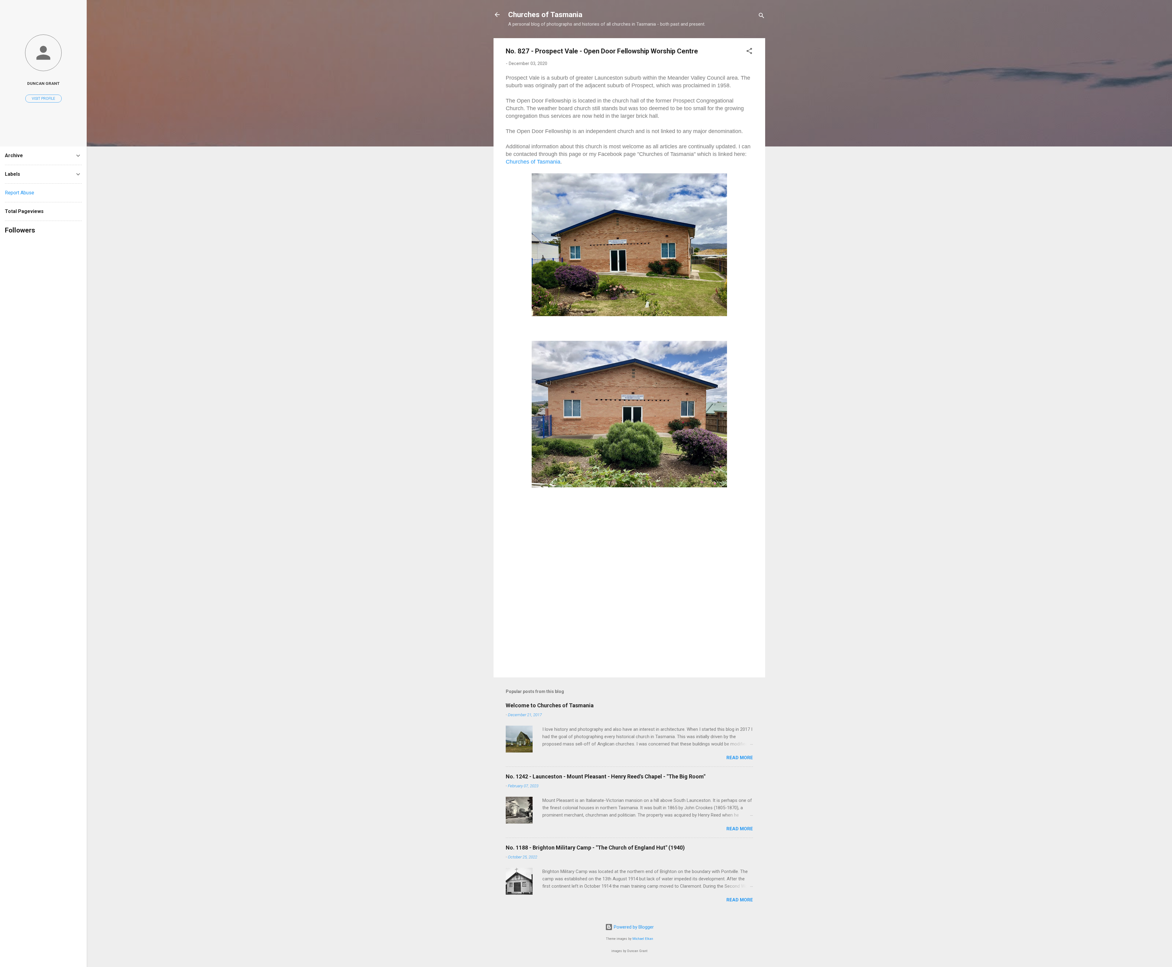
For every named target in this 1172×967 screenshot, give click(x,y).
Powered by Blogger (633, 927)
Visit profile (43, 98)
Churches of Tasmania (545, 14)
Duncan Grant (43, 83)
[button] (749, 52)
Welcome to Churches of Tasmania (550, 705)
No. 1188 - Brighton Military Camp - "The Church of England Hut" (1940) (595, 847)
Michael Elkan (642, 939)
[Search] (761, 16)
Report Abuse (19, 193)
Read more (739, 757)
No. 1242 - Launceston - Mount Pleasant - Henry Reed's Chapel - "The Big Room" (605, 776)
